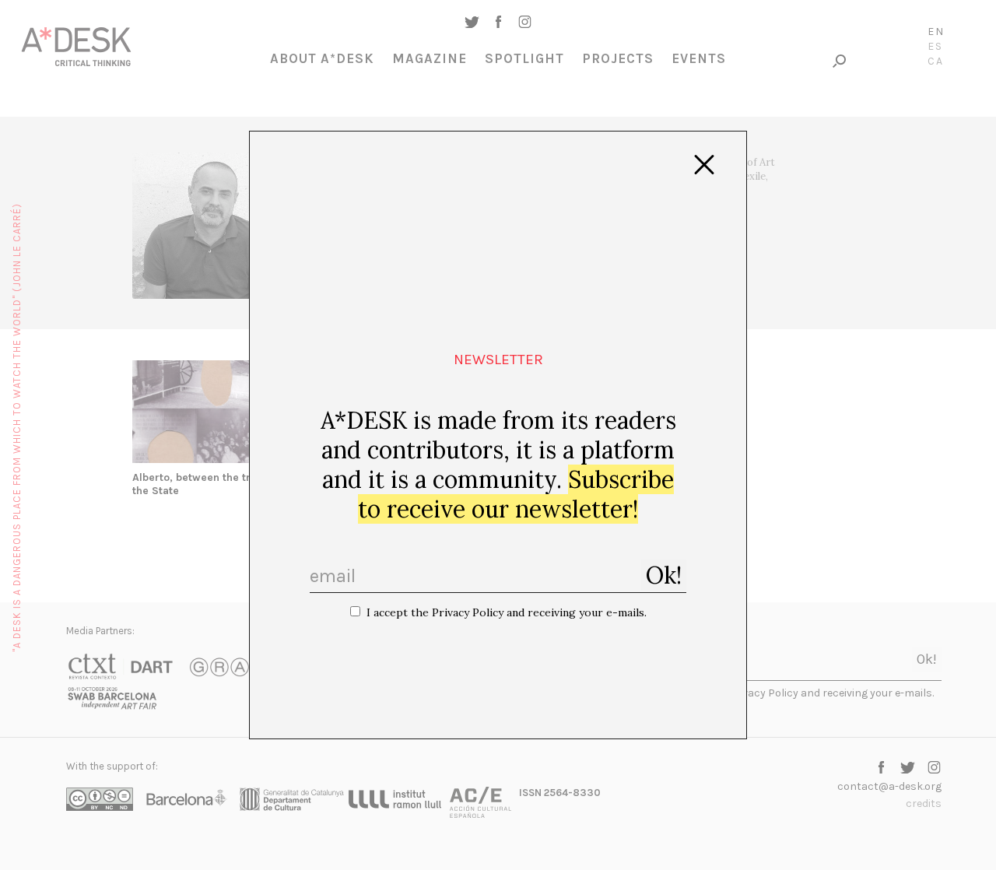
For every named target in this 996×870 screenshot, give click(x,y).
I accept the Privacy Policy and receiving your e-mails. (506, 612)
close (704, 165)
